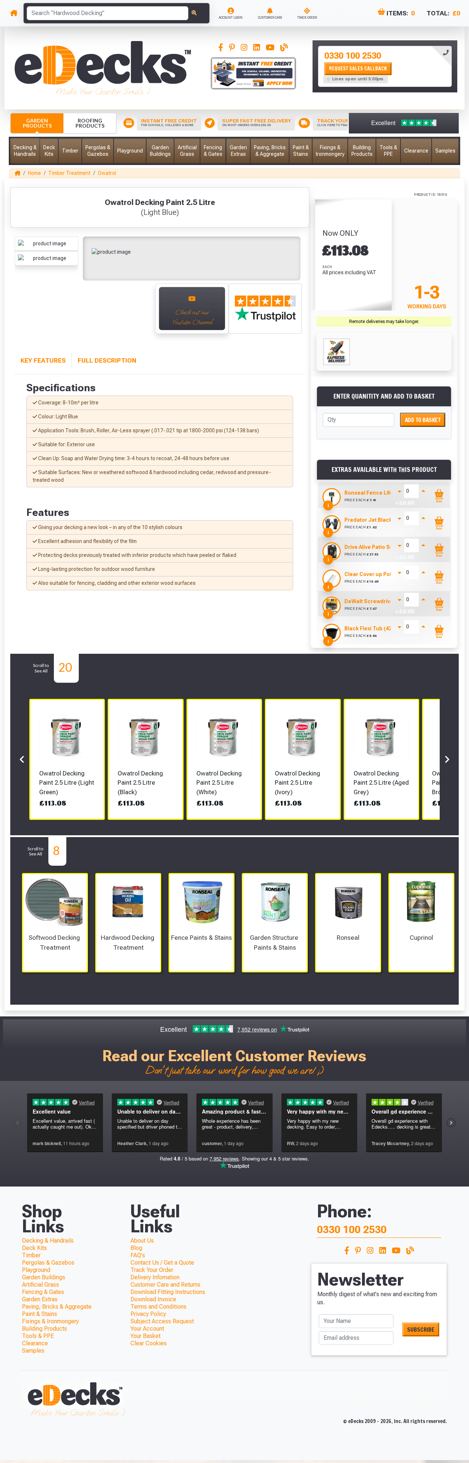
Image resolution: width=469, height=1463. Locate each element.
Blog (136, 1247)
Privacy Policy (148, 1313)
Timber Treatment (69, 173)
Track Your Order (151, 1269)
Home (34, 173)
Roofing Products (89, 123)
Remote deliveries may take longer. (384, 321)
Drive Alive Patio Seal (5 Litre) (381, 547)
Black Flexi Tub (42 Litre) (375, 628)
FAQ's (137, 1255)
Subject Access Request (162, 1321)
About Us (142, 1240)
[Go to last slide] (22, 312)
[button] (25, 151)
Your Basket (145, 1335)
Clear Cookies (148, 1343)
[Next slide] (141, 312)
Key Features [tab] (43, 360)
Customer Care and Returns (165, 1284)
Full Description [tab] (107, 360)
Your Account (147, 1328)
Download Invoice (153, 1299)
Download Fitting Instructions (167, 1291)
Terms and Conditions (158, 1306)
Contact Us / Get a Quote (162, 1262)
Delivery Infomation (155, 1277)
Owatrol (107, 173)
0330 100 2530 (352, 56)
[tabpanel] (384, 66)
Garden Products (37, 123)
